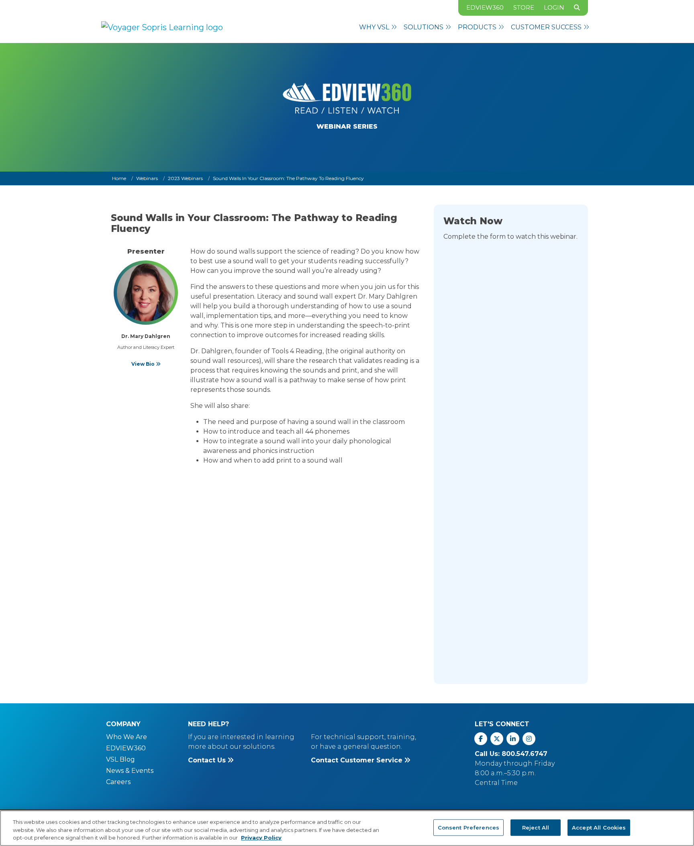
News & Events (129, 770)
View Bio (143, 364)
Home (119, 178)
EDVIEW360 (485, 7)
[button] (378, 27)
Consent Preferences (468, 827)
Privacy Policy (261, 837)
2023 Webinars (185, 178)
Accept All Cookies (599, 827)
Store (523, 7)
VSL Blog (120, 759)
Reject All (535, 827)
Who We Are (126, 737)
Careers (118, 782)
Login (554, 7)
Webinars (147, 178)
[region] (347, 828)
